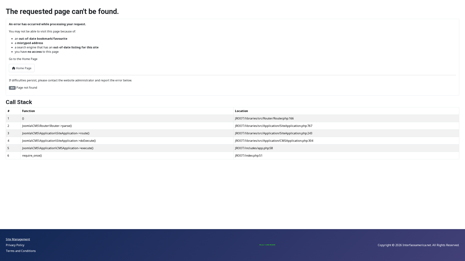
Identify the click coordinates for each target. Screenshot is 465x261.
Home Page (23, 68)
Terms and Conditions (21, 251)
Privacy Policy (15, 245)
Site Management (18, 239)
